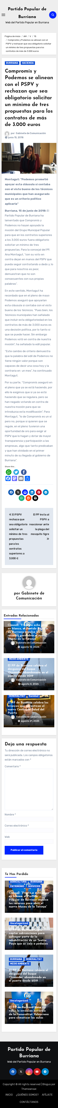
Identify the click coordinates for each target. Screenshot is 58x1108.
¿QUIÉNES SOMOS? (27, 1094)
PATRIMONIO (17, 886)
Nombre (10, 814)
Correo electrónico (17, 825)
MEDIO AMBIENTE (18, 659)
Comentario (13, 766)
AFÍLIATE (47, 1094)
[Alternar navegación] (3, 15)
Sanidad (33, 696)
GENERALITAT (17, 696)
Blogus (46, 1084)
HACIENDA (28, 63)
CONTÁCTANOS (29, 1101)
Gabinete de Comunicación (31, 133)
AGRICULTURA (18, 881)
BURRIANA (12, 63)
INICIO (9, 1094)
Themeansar (28, 1088)
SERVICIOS (34, 886)
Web (7, 836)
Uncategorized (19, 923)
